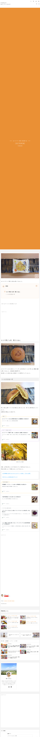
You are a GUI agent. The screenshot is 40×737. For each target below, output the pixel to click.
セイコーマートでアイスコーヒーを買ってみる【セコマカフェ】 (14, 651)
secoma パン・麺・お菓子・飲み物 (20, 143)
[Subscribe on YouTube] (11, 687)
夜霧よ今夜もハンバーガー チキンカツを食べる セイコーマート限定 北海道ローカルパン (13, 618)
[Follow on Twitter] (31, 1)
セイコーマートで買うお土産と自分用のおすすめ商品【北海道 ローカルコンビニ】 (14, 646)
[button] (36, 286)
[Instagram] (33, 1)
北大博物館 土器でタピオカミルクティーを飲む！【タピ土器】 (16, 473)
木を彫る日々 (4, 2)
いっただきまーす (11, 294)
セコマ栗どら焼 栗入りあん (13, 291)
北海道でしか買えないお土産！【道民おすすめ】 (32, 652)
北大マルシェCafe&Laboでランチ (10, 477)
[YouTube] (36, 1)
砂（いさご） (9, 678)
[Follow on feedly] (39, 1)
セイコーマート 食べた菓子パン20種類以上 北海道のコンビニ (33, 646)
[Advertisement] (20, 324)
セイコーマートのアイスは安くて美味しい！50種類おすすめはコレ (14, 657)
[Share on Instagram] (9, 687)
